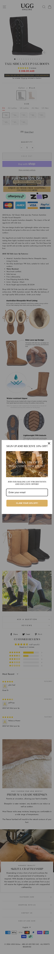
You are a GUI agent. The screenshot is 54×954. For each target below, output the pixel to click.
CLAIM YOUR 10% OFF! (27, 503)
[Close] (49, 443)
